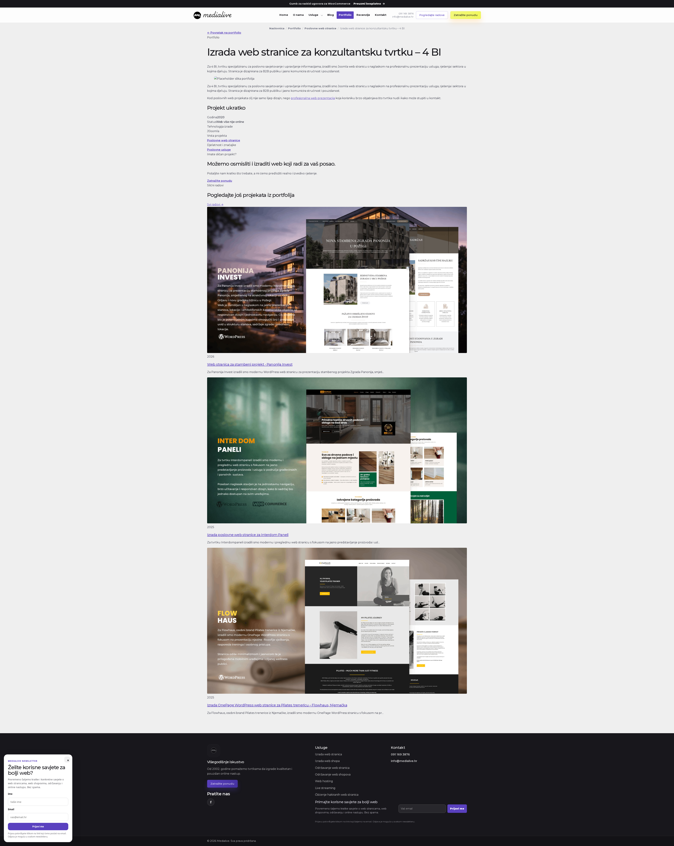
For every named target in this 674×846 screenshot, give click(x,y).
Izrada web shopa (327, 761)
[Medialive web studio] (213, 15)
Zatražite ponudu (466, 15)
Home (283, 14)
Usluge (313, 14)
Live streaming (325, 788)
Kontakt (380, 14)
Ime (10, 793)
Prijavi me (457, 808)
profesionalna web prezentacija (313, 98)
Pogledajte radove (432, 15)
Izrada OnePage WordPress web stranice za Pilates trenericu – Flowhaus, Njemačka (277, 705)
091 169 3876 (406, 13)
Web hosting (324, 781)
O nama (298, 14)
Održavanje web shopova (333, 774)
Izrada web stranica (328, 754)
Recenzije (363, 14)
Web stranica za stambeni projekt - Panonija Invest (249, 364)
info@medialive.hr (403, 16)
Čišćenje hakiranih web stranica (336, 794)
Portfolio (345, 14)
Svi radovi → (215, 204)
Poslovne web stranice (320, 28)
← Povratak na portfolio (224, 32)
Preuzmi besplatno (369, 3)
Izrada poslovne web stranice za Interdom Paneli (247, 535)
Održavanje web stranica (332, 768)
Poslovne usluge (219, 149)
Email (11, 809)
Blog (330, 14)
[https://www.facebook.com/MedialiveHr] (210, 802)
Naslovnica (276, 28)
